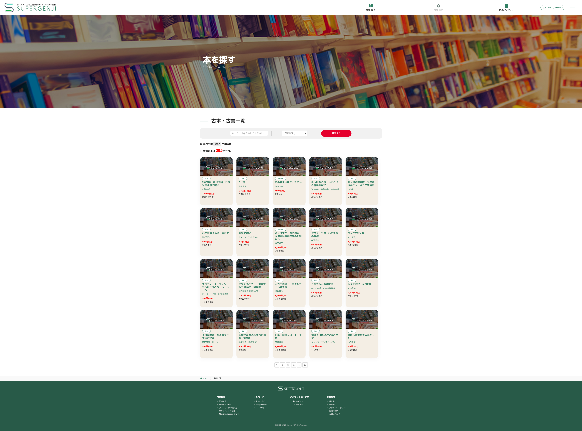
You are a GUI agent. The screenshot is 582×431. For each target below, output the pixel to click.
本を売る (438, 10)
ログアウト (260, 407)
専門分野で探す (225, 404)
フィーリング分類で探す (229, 407)
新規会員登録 (261, 404)
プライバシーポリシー (338, 407)
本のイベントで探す (227, 410)
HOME (205, 378)
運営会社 (332, 401)
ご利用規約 (333, 410)
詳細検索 (222, 401)
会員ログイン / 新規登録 (552, 7)
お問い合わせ (334, 414)
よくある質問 (297, 404)
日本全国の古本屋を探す (229, 414)
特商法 (331, 404)
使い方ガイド (297, 401)
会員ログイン (261, 401)
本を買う (370, 10)
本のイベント (506, 10)
